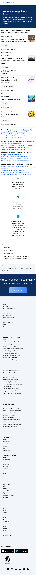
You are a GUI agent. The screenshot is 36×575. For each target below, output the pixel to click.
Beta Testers (6, 491)
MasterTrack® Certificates (9, 455)
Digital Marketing (7, 315)
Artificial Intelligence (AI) (9, 308)
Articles (5, 526)
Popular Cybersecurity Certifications (12, 424)
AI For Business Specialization (10, 375)
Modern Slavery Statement (9, 533)
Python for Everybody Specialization (12, 393)
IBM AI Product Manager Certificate (11, 355)
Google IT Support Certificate (10, 346)
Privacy (4, 517)
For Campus (6, 464)
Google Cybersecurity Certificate (11, 342)
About (4, 439)
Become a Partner (7, 466)
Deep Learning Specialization (10, 382)
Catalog (5, 448)
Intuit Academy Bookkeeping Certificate (13, 360)
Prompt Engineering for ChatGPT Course (13, 391)
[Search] (33, 3)
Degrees (5, 457)
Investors (5, 513)
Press (4, 510)
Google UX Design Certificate (10, 351)
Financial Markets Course (9, 386)
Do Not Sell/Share (7, 535)
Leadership (5, 444)
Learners (5, 486)
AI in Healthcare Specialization (10, 379)
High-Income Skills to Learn (9, 417)
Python (4, 324)
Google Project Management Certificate (13, 348)
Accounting (5, 306)
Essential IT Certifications (9, 415)
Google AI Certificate (8, 339)
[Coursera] (10, 2)
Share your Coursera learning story (11, 426)
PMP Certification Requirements (11, 422)
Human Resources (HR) (8, 317)
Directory (5, 528)
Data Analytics (6, 313)
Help (4, 519)
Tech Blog (5, 497)
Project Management (8, 322)
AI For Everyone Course (8, 377)
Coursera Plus (6, 451)
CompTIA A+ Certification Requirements (13, 410)
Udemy (4, 473)
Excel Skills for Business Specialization (12, 384)
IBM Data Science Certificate (10, 358)
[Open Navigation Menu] (3, 3)
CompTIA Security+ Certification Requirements (14, 413)
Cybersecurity (6, 311)
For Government (7, 462)
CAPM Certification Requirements (11, 408)
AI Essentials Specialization (9, 373)
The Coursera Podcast (8, 495)
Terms (4, 515)
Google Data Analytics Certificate (11, 344)
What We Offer (6, 441)
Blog (4, 493)
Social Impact (6, 469)
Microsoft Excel (6, 320)
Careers (5, 446)
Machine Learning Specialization (11, 389)
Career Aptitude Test (8, 406)
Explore (5, 9)
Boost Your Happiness (16, 9)
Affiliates (5, 531)
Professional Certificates (9, 453)
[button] (18, 14)
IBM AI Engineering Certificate (10, 353)
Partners (5, 488)
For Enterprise (6, 460)
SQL (4, 327)
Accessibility (6, 522)
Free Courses (6, 471)
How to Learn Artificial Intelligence (11, 420)
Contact (5, 524)
